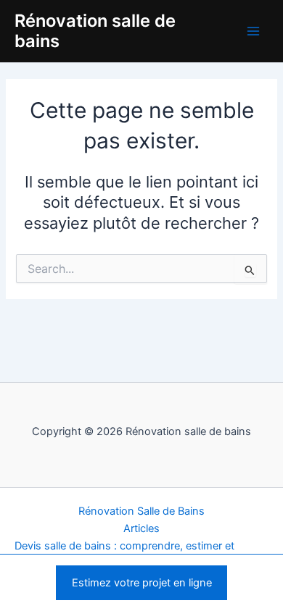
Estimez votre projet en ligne (142, 582)
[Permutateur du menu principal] (253, 31)
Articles (141, 528)
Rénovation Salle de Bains (141, 511)
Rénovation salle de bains (95, 30)
